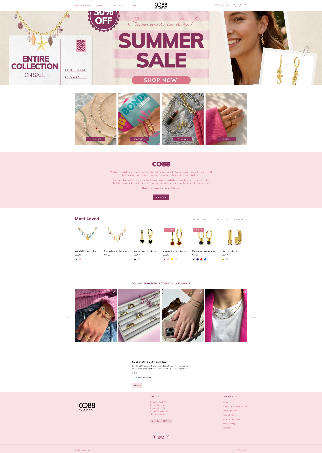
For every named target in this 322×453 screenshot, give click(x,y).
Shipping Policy (230, 410)
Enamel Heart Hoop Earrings (146, 251)
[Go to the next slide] (254, 315)
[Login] (240, 5)
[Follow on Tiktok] (163, 437)
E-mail (135, 373)
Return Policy (229, 415)
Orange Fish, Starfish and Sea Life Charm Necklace (115, 251)
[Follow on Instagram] (159, 437)
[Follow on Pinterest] (167, 437)
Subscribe (137, 385)
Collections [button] (118, 6)
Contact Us (227, 428)
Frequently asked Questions (235, 406)
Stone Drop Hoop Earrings (203, 251)
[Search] (234, 5)
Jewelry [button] (100, 6)
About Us (227, 402)
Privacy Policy (229, 423)
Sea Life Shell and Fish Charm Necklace (84, 251)
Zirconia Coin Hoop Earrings (175, 251)
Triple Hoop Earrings (230, 251)
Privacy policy (242, 450)
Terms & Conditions (231, 419)
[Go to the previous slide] (68, 315)
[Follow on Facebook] (154, 437)
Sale (134, 6)
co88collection (86, 450)
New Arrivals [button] (82, 6)
